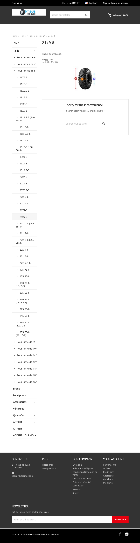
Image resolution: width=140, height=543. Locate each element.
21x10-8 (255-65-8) (25, 225)
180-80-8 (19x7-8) (23, 284)
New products (49, 468)
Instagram (127, 534)
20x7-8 (23, 176)
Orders (106, 468)
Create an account (119, 3)
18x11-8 (24, 140)
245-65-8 (25, 315)
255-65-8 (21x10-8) (23, 334)
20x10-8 (24, 196)
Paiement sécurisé (82, 482)
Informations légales (83, 468)
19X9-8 (23, 163)
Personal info (109, 464)
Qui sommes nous (82, 478)
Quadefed (19, 415)
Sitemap (77, 489)
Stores (76, 492)
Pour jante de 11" (27, 355)
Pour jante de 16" (27, 382)
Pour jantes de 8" (27, 70)
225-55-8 (25, 309)
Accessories (19, 402)
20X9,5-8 (24, 190)
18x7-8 (23, 97)
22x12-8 (24, 256)
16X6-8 (23, 77)
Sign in (106, 3)
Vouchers (108, 479)
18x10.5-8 (25, 133)
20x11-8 (24, 203)
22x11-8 (24, 249)
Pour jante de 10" (27, 348)
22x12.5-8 (25, 263)
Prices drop (47, 464)
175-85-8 (25, 276)
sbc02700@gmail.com (22, 475)
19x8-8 (23, 156)
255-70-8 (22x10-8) (23, 324)
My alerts (108, 482)
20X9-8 (23, 183)
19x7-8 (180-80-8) (24, 148)
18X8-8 (23, 104)
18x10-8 (24, 127)
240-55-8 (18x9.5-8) (23, 301)
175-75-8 (25, 269)
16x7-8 (23, 84)
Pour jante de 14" (27, 368)
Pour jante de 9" (26, 342)
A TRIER (17, 422)
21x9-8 (23, 216)
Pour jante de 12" (27, 362)
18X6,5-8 (24, 90)
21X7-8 (23, 210)
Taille (16, 50)
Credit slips (108, 471)
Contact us (17, 3)
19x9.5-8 (24, 170)
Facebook (120, 534)
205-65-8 (25, 292)
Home (15, 43)
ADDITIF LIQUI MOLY (24, 435)
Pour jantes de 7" (27, 64)
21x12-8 (24, 233)
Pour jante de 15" (27, 375)
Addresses (108, 475)
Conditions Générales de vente (85, 473)
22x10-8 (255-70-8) (25, 241)
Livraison (77, 464)
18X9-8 (23, 110)
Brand (16, 388)
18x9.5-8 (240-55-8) (26, 119)
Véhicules (18, 408)
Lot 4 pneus (19, 395)
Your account (113, 459)
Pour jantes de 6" (27, 57)
